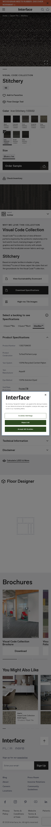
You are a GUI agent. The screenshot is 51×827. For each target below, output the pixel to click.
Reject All (25, 422)
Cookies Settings (25, 416)
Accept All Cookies (25, 429)
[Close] (45, 395)
